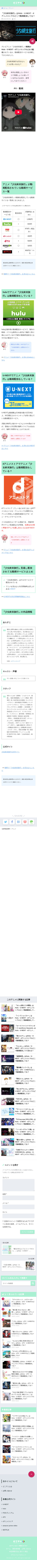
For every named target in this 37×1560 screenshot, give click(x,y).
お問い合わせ (7, 1491)
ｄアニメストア (15, 661)
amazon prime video (10, 1525)
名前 (4, 1194)
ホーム (8, 1549)
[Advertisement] (18, 157)
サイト (4, 1212)
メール (5, 1203)
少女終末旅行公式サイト (11, 752)
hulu (4, 1508)
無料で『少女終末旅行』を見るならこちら (19, 274)
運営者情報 (16, 1549)
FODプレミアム (8, 1513)
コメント (5, 1177)
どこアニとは (7, 1486)
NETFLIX (6, 1530)
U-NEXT (12, 589)
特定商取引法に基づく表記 (18, 1551)
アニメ (13, 829)
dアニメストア (8, 1521)
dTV (4, 1517)
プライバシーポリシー (18, 1555)
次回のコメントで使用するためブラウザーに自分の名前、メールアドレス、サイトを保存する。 (18, 1224)
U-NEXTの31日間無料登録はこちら (17, 596)
